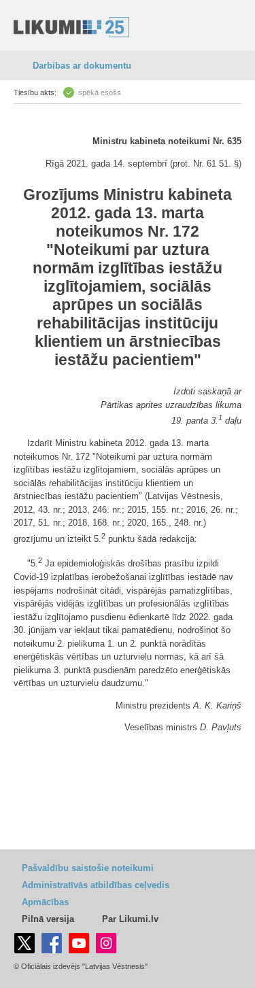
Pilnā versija (48, 919)
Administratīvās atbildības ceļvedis (95, 885)
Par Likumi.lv (130, 919)
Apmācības (45, 902)
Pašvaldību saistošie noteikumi (88, 868)
